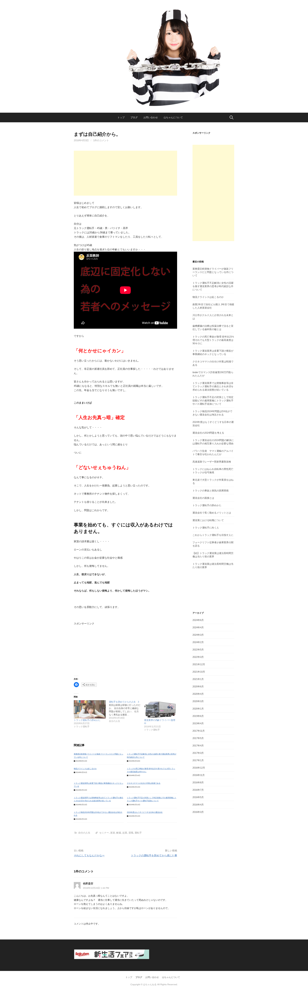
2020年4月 (198, 693)
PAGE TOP (298, 958)
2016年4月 (198, 804)
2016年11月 (199, 775)
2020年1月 (198, 708)
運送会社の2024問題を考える (208, 432)
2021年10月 (199, 671)
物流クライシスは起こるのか (85, 769)
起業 (124, 832)
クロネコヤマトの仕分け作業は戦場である (143, 783)
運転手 (138, 832)
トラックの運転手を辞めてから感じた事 (154, 855)
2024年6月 (198, 620)
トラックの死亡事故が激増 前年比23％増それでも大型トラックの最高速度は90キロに (213, 340)
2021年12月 (199, 664)
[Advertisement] (125, 173)
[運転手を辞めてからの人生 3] (126, 711)
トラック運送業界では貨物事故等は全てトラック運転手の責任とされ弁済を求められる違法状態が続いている (213, 386)
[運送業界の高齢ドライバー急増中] (160, 709)
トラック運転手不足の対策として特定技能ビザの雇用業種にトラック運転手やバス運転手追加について (213, 400)
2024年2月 (198, 642)
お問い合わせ (150, 117)
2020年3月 (198, 701)
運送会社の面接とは (203, 498)
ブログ (134, 117)
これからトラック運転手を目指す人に (213, 535)
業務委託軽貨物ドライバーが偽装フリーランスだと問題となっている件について (213, 272)
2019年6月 (198, 716)
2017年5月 (198, 738)
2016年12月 (199, 767)
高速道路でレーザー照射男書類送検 (212, 461)
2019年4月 (198, 723)
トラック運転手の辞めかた (87, 720)
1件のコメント (101, 140)
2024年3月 (198, 634)
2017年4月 (198, 745)
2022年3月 (198, 657)
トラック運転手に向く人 (206, 527)
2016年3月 (198, 812)
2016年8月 (198, 782)
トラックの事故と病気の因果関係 (211, 490)
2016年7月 (198, 789)
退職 (130, 832)
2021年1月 (198, 679)
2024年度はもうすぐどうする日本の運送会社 (145, 812)
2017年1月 (198, 760)
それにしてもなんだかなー (89, 855)
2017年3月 (198, 753)
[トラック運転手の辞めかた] (90, 709)
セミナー (104, 832)
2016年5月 (198, 797)
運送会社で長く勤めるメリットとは (212, 512)
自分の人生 (84, 832)
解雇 (118, 832)
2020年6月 (198, 686)
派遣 (112, 832)
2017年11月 (199, 730)
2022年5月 (198, 649)
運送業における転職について (208, 520)
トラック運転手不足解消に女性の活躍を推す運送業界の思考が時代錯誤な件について (213, 286)
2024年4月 (198, 627)
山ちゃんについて (173, 117)
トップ (121, 117)
